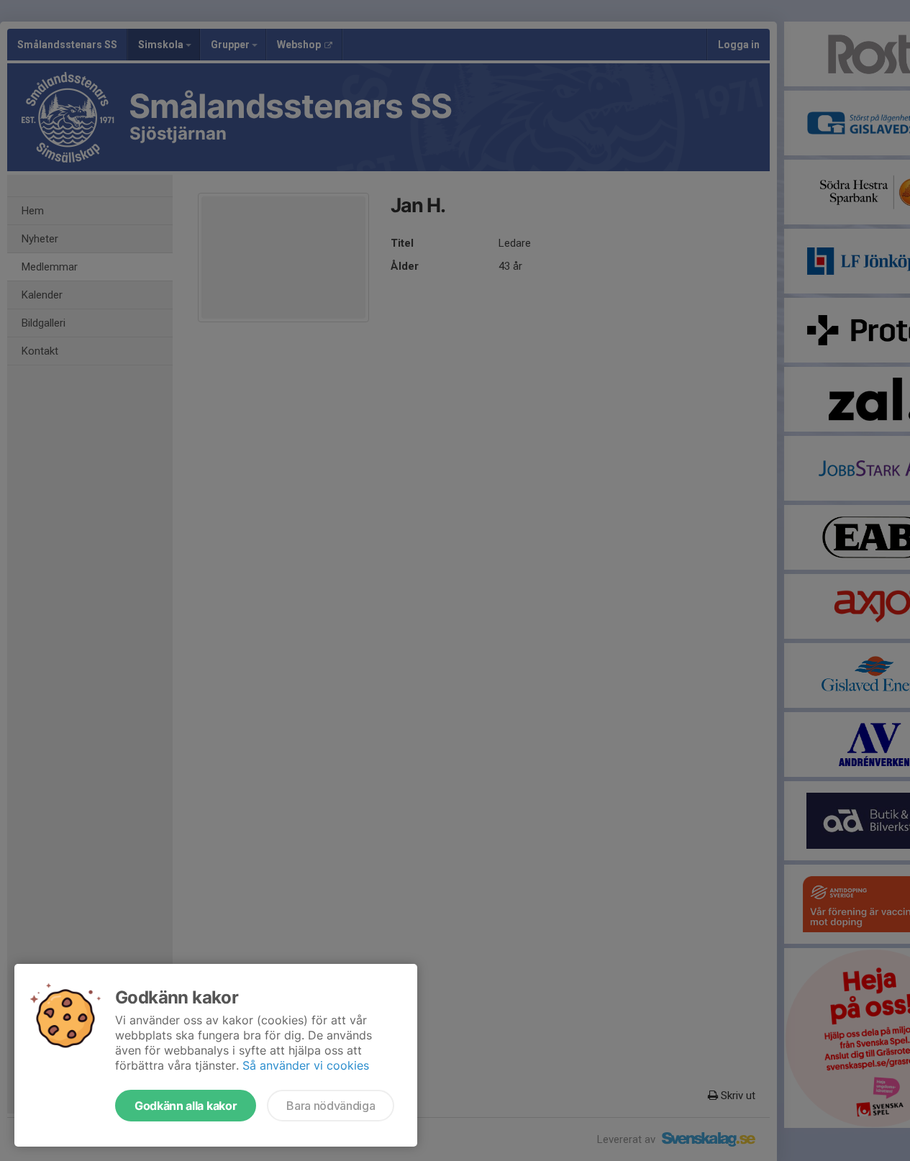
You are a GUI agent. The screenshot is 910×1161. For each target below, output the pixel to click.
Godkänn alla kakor (186, 1105)
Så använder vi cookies (305, 1065)
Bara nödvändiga (330, 1105)
